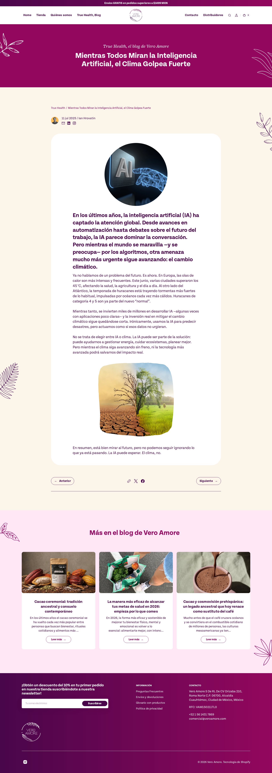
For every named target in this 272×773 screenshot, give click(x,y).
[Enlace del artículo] (58, 600)
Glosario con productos (150, 702)
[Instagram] (74, 123)
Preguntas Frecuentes (149, 691)
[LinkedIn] (68, 123)
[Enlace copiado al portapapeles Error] (128, 481)
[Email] (63, 123)
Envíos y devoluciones (149, 697)
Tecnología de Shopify (236, 762)
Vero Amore (214, 762)
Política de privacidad (149, 708)
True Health (58, 108)
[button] (229, 15)
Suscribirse (94, 703)
